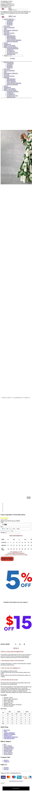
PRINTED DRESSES (12, 41)
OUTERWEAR (11, 51)
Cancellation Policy (8, 748)
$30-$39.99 (10, 22)
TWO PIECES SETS (9, 33)
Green (5, 524)
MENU (10, 16)
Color (2, 522)
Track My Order (8, 751)
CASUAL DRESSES (9, 27)
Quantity (3, 532)
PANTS (6, 43)
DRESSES (7, 34)
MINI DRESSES (11, 36)
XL (14, 528)
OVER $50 (10, 24)
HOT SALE (7, 26)
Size (2, 526)
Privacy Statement (8, 752)
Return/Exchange (8, 750)
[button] (4, 518)
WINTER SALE (11, 97)
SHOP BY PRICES (9, 19)
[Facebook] (15, 644)
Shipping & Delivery (9, 747)
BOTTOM (6, 31)
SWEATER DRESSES (12, 48)
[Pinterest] (24, 644)
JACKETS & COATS (12, 95)
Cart (9, 8)
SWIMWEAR (7, 44)
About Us (6, 760)
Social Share (5, 644)
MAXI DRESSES (11, 38)
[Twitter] (19, 644)
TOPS (5, 29)
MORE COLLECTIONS (11, 47)
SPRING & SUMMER (9, 45)
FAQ (5, 744)
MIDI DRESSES (11, 37)
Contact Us (6, 761)
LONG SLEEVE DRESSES (14, 40)
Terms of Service (8, 754)
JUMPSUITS (10, 50)
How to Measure (8, 745)
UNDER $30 (10, 20)
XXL (18, 528)
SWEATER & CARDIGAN (11, 30)
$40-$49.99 (10, 23)
